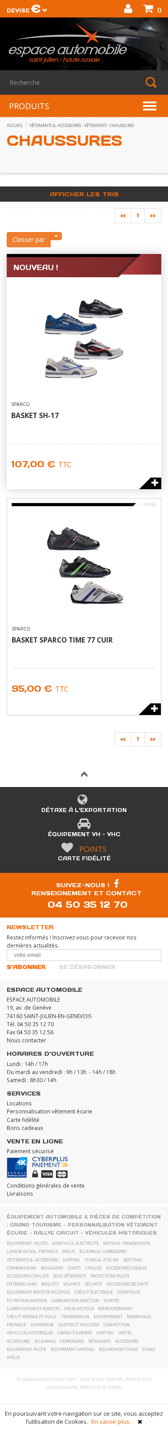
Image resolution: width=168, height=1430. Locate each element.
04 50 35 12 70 (87, 904)
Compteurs (128, 1292)
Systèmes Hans (22, 1284)
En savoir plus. (111, 1421)
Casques (93, 1268)
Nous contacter (26, 1040)
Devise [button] (23, 10)
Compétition (116, 1325)
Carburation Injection (75, 1300)
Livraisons (20, 1193)
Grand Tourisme (35, 1225)
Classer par (29, 239)
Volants (71, 1284)
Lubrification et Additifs (33, 1309)
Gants (74, 1268)
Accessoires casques (126, 1268)
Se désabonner (87, 967)
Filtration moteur (27, 1300)
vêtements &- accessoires (55, 125)
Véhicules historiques (121, 1233)
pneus (68, 1251)
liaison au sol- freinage (32, 1251)
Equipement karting (73, 1349)
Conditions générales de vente (46, 1185)
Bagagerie (52, 1268)
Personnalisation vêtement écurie (49, 1111)
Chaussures (122, 125)
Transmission (75, 1317)
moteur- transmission (126, 1243)
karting (71, 1260)
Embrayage (139, 1317)
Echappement (108, 1317)
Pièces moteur (79, 1309)
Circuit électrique (93, 1292)
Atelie (13, 1357)
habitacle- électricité (75, 1243)
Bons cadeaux (25, 1127)
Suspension (42, 1325)
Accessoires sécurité (127, 1284)
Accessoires (18, 1341)
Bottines (133, 1260)
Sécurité (93, 1284)
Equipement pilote (26, 1349)
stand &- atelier (101, 1260)
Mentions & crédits (101, 1387)
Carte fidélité (84, 858)
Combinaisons (21, 1268)
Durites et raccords (78, 1325)
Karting (105, 1333)
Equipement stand (118, 1349)
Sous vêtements (69, 1276)
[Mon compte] (129, 10)
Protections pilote (109, 1276)
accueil (15, 125)
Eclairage (45, 1341)
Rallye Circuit (56, 1233)
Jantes (125, 1333)
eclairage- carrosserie (102, 1251)
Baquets (50, 1284)
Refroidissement (115, 1309)
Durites (111, 1300)
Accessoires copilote (28, 1276)
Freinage (16, 1325)
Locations (19, 1103)
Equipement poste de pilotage (38, 1292)
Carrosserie (72, 1341)
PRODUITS (29, 106)
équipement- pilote (27, 1243)
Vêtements (95, 125)
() (158, 10)
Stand (148, 1349)
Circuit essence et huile (31, 1317)
